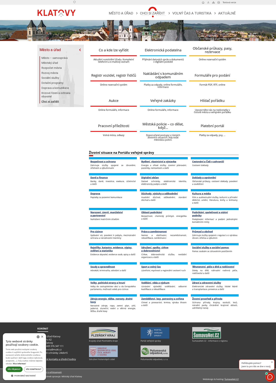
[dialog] (24, 356)
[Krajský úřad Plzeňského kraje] (103, 337)
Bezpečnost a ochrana (103, 161)
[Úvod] (203, 3)
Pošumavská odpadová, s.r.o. (154, 359)
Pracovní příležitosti (113, 125)
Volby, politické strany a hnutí (107, 282)
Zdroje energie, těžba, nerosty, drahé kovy (111, 300)
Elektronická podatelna (163, 50)
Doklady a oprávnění (204, 177)
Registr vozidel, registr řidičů (113, 75)
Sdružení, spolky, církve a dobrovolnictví (154, 249)
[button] (24, 375)
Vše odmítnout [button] (33, 369)
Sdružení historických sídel (102, 359)
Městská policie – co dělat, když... (163, 126)
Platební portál (212, 125)
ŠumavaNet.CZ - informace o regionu (210, 340)
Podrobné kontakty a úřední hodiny (56, 359)
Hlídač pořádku (212, 100)
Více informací (19, 363)
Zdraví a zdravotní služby (206, 282)
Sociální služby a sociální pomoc (210, 247)
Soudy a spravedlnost (102, 266)
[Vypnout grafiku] (208, 3)
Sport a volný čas (151, 266)
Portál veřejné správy (151, 340)
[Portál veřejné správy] (155, 337)
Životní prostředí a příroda (207, 298)
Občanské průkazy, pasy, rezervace (212, 50)
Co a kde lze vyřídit (114, 50)
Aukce (113, 100)
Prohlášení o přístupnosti (49, 372)
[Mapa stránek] (213, 3)
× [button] (42, 337)
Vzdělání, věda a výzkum (155, 282)
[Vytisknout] (218, 3)
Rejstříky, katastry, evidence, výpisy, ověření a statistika (111, 249)
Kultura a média (201, 193)
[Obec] (56, 12)
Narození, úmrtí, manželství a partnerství (106, 214)
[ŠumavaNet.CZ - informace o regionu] (206, 337)
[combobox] (38, 336)
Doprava (95, 193)
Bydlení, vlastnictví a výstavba (158, 161)
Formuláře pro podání (212, 75)
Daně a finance (99, 177)
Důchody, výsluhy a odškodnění (159, 193)
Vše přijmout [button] (14, 369)
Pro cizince (96, 231)
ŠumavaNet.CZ (232, 379)
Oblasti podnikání (151, 212)
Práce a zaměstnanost (154, 231)
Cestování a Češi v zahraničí (208, 161)
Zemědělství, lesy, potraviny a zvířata (162, 298)
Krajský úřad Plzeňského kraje (103, 340)
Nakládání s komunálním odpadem (163, 75)
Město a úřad (50, 50)
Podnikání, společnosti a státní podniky (210, 214)
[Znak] (74, 2)
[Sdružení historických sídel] (103, 356)
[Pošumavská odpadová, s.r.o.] (155, 356)
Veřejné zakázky (163, 100)
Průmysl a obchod (202, 231)
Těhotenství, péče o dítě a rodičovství (213, 266)
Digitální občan (150, 177)
